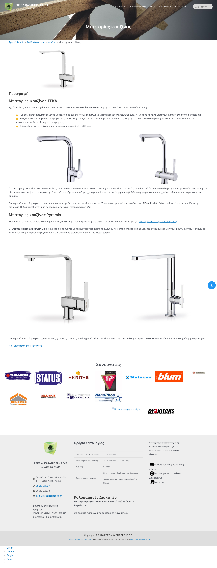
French (10, 559)
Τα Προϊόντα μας (36, 42)
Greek (10, 547)
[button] (123, 6)
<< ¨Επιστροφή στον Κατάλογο (25, 345)
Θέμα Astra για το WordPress (140, 539)
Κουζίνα (52, 42)
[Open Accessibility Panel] (212, 285)
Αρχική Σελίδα (17, 42)
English (10, 555)
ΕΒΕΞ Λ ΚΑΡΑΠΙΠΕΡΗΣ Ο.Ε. (32, 5)
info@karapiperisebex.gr (49, 495)
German (11, 551)
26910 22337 (43, 486)
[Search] (210, 6)
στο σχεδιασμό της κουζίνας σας (158, 221)
